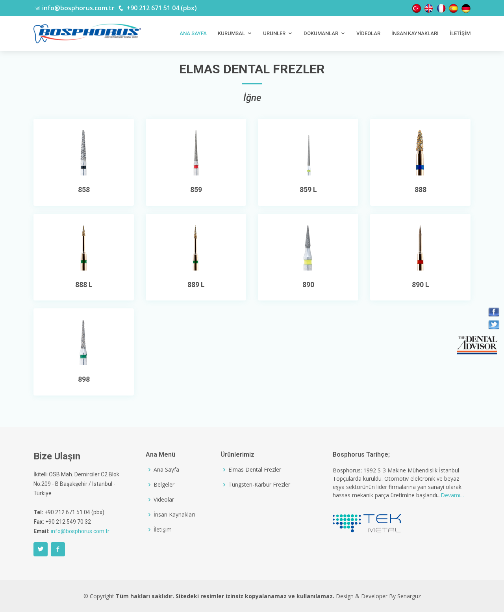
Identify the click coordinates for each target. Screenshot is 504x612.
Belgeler (164, 484)
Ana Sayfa (193, 33)
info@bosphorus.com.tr (80, 531)
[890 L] (420, 246)
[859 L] (308, 151)
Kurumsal (231, 33)
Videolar (368, 33)
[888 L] (83, 246)
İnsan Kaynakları (415, 33)
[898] (83, 341)
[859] (196, 151)
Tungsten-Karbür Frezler (259, 484)
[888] (420, 151)
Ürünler (274, 33)
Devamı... (452, 495)
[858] (83, 151)
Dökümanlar (321, 33)
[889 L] (196, 246)
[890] (308, 246)
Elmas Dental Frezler (254, 469)
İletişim (460, 33)
